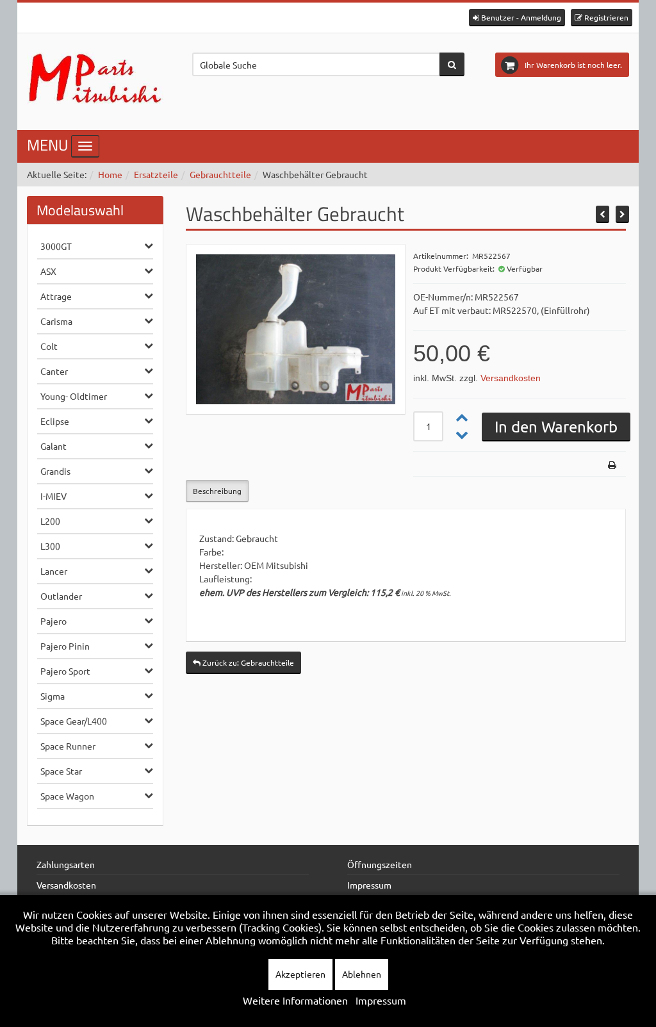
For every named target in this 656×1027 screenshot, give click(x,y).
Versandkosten (510, 378)
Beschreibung (217, 491)
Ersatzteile (156, 174)
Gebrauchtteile (220, 174)
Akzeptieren (300, 974)
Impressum (369, 885)
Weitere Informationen (295, 1000)
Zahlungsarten (66, 864)
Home (110, 174)
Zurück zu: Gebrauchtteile (247, 662)
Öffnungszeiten (379, 864)
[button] (517, 17)
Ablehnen (361, 974)
